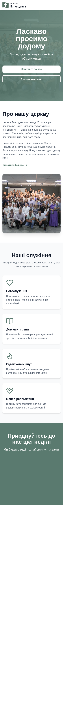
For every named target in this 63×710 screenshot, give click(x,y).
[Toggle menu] (57, 5)
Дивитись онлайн (31, 79)
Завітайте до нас (31, 69)
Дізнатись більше (13, 165)
